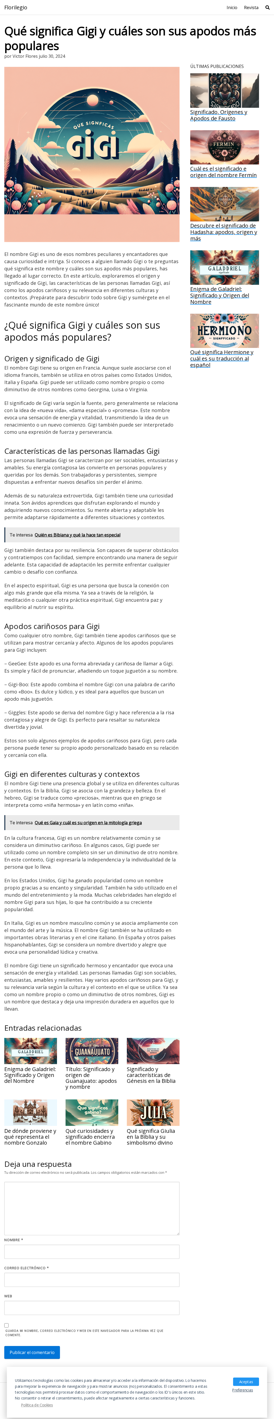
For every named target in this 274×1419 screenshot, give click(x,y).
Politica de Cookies (37, 1405)
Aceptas (246, 1381)
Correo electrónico (26, 1267)
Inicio (232, 7)
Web (8, 1296)
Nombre (13, 1239)
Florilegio (15, 7)
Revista (251, 7)
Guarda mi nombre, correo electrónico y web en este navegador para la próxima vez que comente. (84, 1333)
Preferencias (242, 1390)
